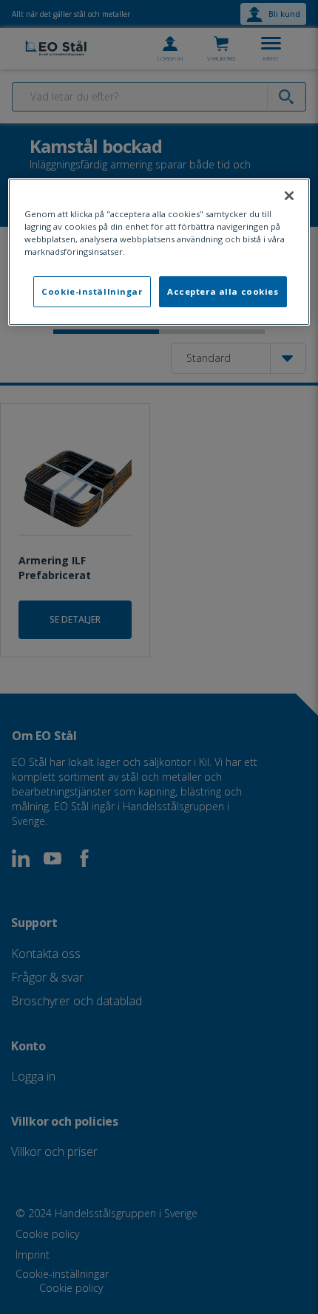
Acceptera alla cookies (223, 291)
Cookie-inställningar (91, 291)
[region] (159, 252)
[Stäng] (289, 195)
